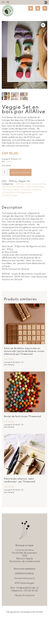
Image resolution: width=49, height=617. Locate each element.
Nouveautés (18, 187)
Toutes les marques (31, 190)
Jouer (28, 184)
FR (8, 2)
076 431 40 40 (31, 591)
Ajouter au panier (20, 172)
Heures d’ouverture (24, 595)
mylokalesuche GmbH (31, 612)
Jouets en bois (39, 184)
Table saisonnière (35, 187)
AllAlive (20, 184)
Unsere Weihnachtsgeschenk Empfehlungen (17, 194)
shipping (8, 161)
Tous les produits (10, 190)
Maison (7, 187)
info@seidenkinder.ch (27, 588)
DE (3, 2)
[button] (43, 25)
